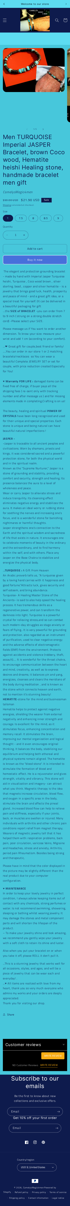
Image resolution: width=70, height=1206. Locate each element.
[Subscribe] (58, 1111)
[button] (5, 20)
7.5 (21, 218)
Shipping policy (17, 1197)
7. (8, 218)
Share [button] (10, 1014)
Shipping (7, 205)
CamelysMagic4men (33, 1187)
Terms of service (58, 1192)
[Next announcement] (66, 4)
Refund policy (22, 1192)
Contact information (38, 1197)
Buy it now (35, 260)
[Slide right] (43, 129)
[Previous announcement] (4, 4)
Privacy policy (39, 1192)
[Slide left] (27, 129)
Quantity (8, 226)
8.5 (46, 218)
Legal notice (58, 1197)
